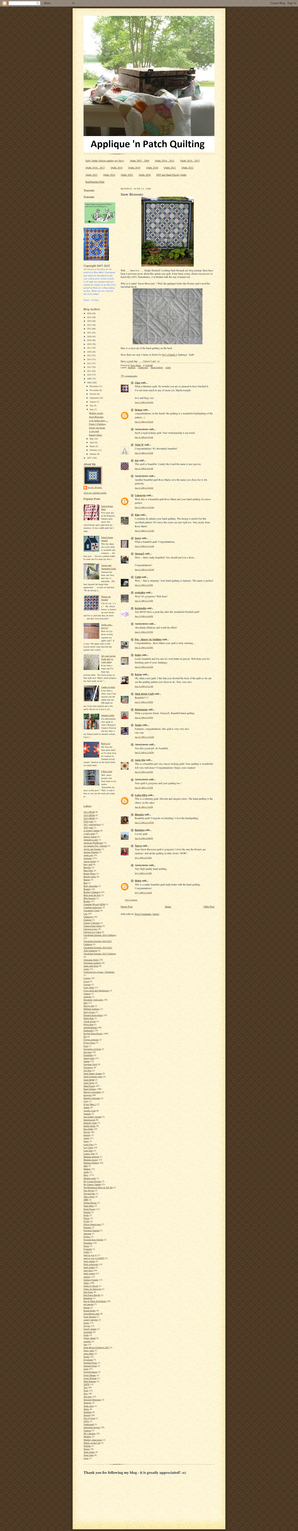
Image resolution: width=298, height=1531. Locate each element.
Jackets (87, 1107)
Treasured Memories (92, 1399)
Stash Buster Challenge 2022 (96, 1347)
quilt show (88, 1270)
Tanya (138, 845)
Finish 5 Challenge (97, 423)
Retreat (87, 1307)
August (93, 401)
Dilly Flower (89, 1012)
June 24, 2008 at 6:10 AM (144, 667)
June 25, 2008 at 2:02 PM (144, 772)
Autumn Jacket (107, 715)
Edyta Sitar (88, 1024)
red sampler (89, 1304)
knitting (87, 1135)
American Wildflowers (93, 842)
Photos (87, 1218)
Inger (138, 538)
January (93, 453)
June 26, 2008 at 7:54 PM (144, 807)
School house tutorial (107, 539)
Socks (86, 1334)
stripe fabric (89, 1353)
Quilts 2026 (145, 174)
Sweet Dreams (90, 1375)
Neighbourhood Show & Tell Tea (98, 1187)
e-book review (90, 1021)
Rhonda (139, 814)
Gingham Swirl (90, 1064)
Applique (88, 858)
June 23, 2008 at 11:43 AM (144, 546)
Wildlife (87, 1445)
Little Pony (89, 1144)
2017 (89, 347)
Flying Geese (89, 1042)
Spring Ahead (90, 1338)
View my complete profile (95, 492)
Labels (86, 1138)
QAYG (86, 1252)
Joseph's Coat (90, 1110)
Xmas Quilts (89, 1452)
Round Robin (90, 1310)
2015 (89, 355)
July (92, 405)
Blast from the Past (92, 895)
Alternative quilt (91, 839)
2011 (89, 370)
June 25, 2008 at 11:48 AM (144, 737)
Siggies (87, 1325)
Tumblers (88, 1412)
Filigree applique (91, 1039)
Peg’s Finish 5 (169, 354)
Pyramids (88, 1248)
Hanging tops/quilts (92, 1092)
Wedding (87, 1436)
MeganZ (139, 553)
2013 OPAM (89, 811)
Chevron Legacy (91, 928)
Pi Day (87, 1221)
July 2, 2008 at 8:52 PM (143, 857)
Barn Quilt (88, 870)
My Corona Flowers (92, 1181)
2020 (89, 336)
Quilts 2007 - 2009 (139, 160)
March (93, 446)
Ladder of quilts (108, 687)
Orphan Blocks (90, 1202)
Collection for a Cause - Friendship (99, 971)
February (94, 449)
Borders (87, 901)
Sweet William (90, 1378)
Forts (86, 1045)
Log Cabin (88, 1147)
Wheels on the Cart (92, 1442)
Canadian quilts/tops (93, 907)
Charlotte (88, 919)
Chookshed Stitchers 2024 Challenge (100, 935)
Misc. (86, 1174)
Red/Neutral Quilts (95, 181)
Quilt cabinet (89, 1261)
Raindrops (88, 1298)
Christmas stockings (92, 962)
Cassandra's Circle (91, 910)
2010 (89, 374)
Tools (86, 1390)
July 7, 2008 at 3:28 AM (143, 892)
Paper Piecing (90, 1209)
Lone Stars (88, 1150)
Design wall (89, 1005)
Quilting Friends (91, 1279)
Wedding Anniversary (93, 1439)
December (94, 386)
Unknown (140, 495)
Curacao (87, 993)
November (94, 390)
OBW (86, 1199)
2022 (89, 328)
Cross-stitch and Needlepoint (96, 990)
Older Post (209, 906)
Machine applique (91, 1156)
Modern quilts (90, 1178)
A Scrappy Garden (91, 830)
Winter (86, 1448)
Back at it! (105, 743)
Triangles (87, 1402)
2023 (89, 324)
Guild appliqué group (93, 1076)
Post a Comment (131, 900)
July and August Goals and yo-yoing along (108, 658)
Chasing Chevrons (92, 922)
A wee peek (94, 431)
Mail (86, 1165)
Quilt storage (89, 1273)
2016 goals (88, 821)
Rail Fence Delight (92, 1295)
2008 (89, 382)
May (92, 438)
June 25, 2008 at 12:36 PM (144, 752)
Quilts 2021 (170, 167)
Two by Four (89, 1418)
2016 (89, 351)
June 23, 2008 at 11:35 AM (144, 530)
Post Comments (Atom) (147, 914)
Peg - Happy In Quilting (148, 639)
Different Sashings (92, 1008)
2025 (89, 317)
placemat (87, 1233)
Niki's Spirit (89, 1196)
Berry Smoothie (91, 885)
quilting (87, 1276)
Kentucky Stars (90, 1122)
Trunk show (89, 1405)
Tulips (86, 1408)
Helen (138, 880)
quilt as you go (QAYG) (94, 1258)
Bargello (87, 867)
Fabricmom (141, 709)
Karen (138, 674)
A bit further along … (98, 420)
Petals (86, 1215)
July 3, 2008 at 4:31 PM (143, 873)
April (92, 442)
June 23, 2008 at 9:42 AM (144, 468)
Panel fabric (89, 1205)
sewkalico (140, 592)
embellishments (90, 1027)
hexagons (88, 1095)
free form (87, 1052)
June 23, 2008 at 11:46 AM (144, 569)
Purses (86, 1245)
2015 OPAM (89, 818)
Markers (87, 1168)
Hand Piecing (89, 1085)
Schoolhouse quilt (91, 1313)
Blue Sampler (90, 898)
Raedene (140, 830)
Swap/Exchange (90, 1371)
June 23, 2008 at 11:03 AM (144, 507)
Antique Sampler (91, 852)
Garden (87, 1061)
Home (168, 906)
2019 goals (88, 827)
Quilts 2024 (109, 174)
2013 (89, 363)
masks (86, 1171)
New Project (89, 1190)
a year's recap (89, 833)
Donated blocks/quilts (93, 1015)
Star (85, 1344)
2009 (89, 378)
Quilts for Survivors (92, 1288)
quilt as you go (90, 1255)
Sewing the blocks (97, 427)
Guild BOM (89, 1079)
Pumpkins (88, 1242)
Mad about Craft (144, 694)
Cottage (87, 978)
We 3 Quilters (90, 1433)
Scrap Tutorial (90, 1316)
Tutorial (87, 1415)
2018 (89, 344)
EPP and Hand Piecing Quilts (171, 174)
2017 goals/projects (92, 824)
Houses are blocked (106, 598)
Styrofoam (88, 1359)
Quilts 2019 (134, 167)
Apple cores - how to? (107, 626)
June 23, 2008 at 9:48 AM (144, 488)
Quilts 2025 (127, 174)
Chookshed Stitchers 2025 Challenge (100, 953)
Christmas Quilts (91, 959)
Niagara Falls (89, 1193)
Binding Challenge (92, 892)
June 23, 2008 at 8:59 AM (144, 421)
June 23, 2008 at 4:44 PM (144, 616)
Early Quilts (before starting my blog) (105, 160)
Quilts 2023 (92, 174)
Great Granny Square (93, 1073)
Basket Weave (90, 873)
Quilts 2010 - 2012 (164, 160)
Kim (137, 515)
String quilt (89, 1350)
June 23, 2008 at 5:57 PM (144, 632)
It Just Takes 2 (90, 1104)
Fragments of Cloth (92, 1049)
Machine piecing (91, 1159)
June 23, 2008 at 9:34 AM (144, 453)
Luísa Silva (141, 795)
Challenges (88, 916)
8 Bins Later (106, 771)
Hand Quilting (90, 1088)
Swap (86, 1368)
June (92, 409)
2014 (89, 359)
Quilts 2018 (117, 167)
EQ (85, 1036)
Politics (87, 1236)
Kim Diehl (88, 1128)
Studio (86, 1356)
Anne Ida (140, 760)
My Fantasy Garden (92, 1184)
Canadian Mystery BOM (94, 904)
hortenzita (140, 608)
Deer (85, 1002)
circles (86, 968)
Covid (86, 981)
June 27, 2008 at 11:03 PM (144, 822)
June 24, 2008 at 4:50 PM (144, 702)
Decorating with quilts (93, 999)
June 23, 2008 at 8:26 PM (144, 647)
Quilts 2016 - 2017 (95, 167)
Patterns (87, 1212)
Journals (87, 1113)
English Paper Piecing (93, 1033)
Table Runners (90, 1381)
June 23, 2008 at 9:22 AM (144, 437)
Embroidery (89, 1030)
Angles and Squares (92, 849)
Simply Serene (90, 1328)
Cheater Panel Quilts (93, 925)
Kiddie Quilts (90, 1125)
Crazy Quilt (89, 987)
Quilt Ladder (89, 1267)
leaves (86, 1141)
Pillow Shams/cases (92, 1224)
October (93, 393)
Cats (85, 913)
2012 (89, 367)
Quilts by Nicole (91, 1285)
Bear (85, 882)
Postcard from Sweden (93, 1239)
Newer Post (126, 906)
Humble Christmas (92, 1098)
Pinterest (87, 1227)
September (94, 397)
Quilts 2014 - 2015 (190, 160)
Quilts (86, 1282)
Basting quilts (90, 876)
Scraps (86, 1322)
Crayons (87, 984)
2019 (89, 340)
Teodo (138, 725)
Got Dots (88, 1070)
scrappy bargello (91, 1319)
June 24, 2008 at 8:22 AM (144, 686)
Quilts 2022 (188, 167)
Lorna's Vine (89, 1153)
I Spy (86, 1101)
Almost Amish (90, 836)
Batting (87, 879)
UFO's (86, 1421)
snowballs (88, 1331)
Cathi (138, 577)
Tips (85, 1387)
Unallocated (89, 1424)
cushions (87, 996)
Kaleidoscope (89, 1119)
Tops (86, 1393)
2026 (89, 313)
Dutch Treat (89, 1018)
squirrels (87, 1341)
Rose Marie (95, 487)
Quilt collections (91, 1264)
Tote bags (88, 1396)
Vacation (87, 1430)
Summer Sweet (90, 1365)
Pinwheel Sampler (91, 1230)
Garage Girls (89, 1058)
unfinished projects (92, 1427)
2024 (89, 320)
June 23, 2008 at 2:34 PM (144, 585)
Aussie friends (90, 861)
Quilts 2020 (152, 167)
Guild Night (89, 1082)
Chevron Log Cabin (92, 931)
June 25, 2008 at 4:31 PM (144, 787)
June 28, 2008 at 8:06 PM (144, 838)
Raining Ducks (95, 434)
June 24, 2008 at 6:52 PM (144, 717)
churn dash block (91, 965)
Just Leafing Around (92, 1116)
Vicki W (139, 444)
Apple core (88, 855)
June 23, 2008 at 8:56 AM (144, 402)
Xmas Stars (89, 1455)
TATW (86, 1384)
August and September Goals (108, 567)
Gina (137, 382)
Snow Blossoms (96, 416)
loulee (138, 655)
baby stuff (88, 864)
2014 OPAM (89, 815)
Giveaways (88, 1067)
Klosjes (87, 1131)
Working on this (96, 413)
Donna (138, 410)
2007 (89, 457)
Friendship (88, 1055)
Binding (87, 888)
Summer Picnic (90, 1362)
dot (137, 460)
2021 (89, 332)
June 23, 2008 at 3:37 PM (144, 600)
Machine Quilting (91, 1162)
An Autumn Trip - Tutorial (95, 845)
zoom (86, 1458)
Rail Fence (88, 1291)
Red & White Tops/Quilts (95, 1301)
